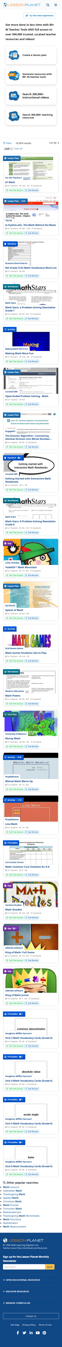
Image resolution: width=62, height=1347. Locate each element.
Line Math (11, 824)
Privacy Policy (29, 1324)
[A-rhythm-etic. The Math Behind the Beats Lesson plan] (31, 217)
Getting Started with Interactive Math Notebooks (28, 480)
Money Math (12, 738)
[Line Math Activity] (31, 816)
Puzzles (11, 1205)
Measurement (14, 1226)
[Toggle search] (48, 5)
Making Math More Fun (19, 353)
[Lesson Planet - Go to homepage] (22, 5)
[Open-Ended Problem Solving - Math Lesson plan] (31, 388)
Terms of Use (45, 1324)
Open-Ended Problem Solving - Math (26, 396)
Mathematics (10, 1223)
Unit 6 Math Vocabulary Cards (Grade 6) (28, 1166)
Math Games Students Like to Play (25, 653)
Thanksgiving (14, 1194)
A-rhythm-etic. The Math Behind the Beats (30, 225)
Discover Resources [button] (17, 1291)
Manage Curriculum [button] (18, 1303)
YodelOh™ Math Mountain (21, 567)
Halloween (12, 1190)
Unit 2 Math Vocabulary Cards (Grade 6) (28, 1038)
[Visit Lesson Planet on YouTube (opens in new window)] (38, 1333)
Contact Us (31, 1316)
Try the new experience (41, 15)
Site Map (15, 1324)
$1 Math (10, 182)
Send (50, 1266)
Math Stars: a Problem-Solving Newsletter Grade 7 (30, 309)
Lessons (11, 1187)
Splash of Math (14, 610)
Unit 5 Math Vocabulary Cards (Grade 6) (28, 1123)
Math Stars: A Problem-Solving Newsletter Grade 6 (30, 523)
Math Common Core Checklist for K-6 (27, 866)
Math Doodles (13, 909)
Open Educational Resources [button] (23, 1279)
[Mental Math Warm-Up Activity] (31, 773)
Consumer (12, 1208)
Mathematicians (12, 1212)
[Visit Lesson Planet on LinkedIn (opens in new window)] (31, 1333)
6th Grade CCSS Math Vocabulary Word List (31, 267)
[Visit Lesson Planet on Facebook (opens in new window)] (18, 1333)
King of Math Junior (17, 995)
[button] (55, 5)
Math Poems (12, 695)
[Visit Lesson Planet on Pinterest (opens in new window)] (44, 1333)
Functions (12, 1219)
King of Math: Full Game (19, 952)
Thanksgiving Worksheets (21, 1215)
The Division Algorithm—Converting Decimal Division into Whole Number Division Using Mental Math (27, 439)
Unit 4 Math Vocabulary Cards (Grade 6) (28, 1080)
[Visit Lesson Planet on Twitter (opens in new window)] (24, 1333)
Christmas (12, 1201)
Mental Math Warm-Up (19, 781)
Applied (11, 1197)
